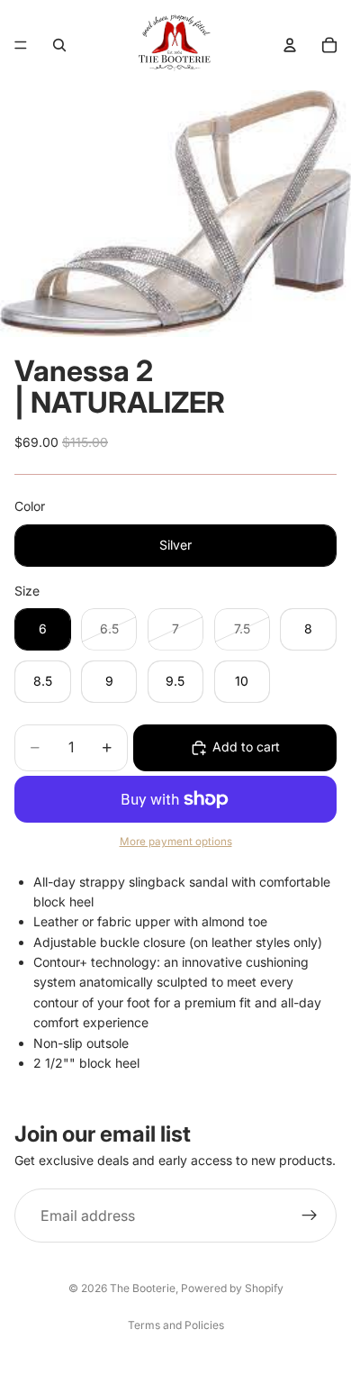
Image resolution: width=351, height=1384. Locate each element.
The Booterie (143, 1288)
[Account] (290, 45)
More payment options (176, 841)
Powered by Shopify (232, 1288)
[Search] (59, 45)
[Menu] (20, 45)
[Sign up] (309, 1215)
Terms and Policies (176, 1325)
